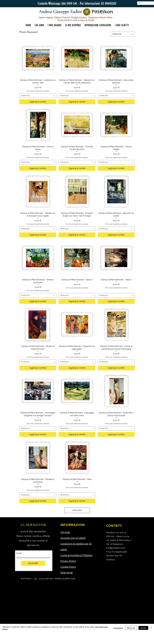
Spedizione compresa (42, 91)
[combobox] (123, 34)
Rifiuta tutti (131, 628)
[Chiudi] (151, 628)
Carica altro (77, 510)
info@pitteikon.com (115, 548)
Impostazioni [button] (118, 628)
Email (18, 553)
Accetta (143, 628)
